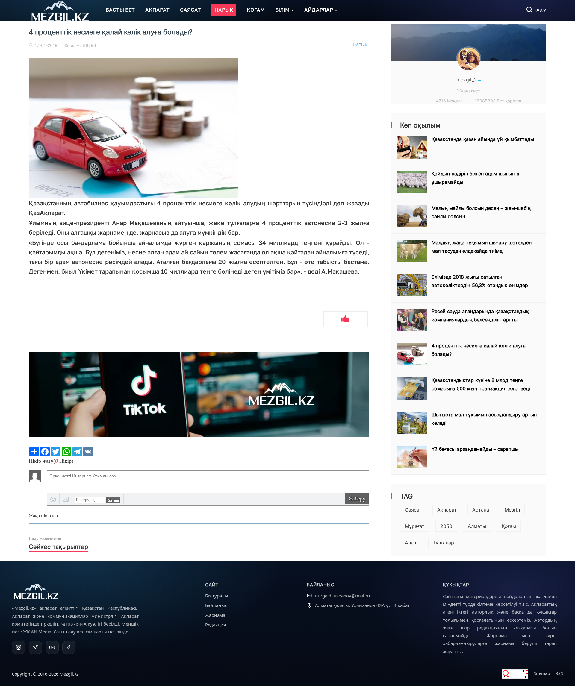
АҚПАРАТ (157, 10)
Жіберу (357, 499)
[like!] (345, 319)
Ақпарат (447, 510)
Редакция (215, 625)
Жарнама (215, 615)
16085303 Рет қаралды (499, 100)
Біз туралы (216, 596)
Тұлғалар (443, 543)
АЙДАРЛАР (319, 10)
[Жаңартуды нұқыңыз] (113, 500)
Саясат (413, 510)
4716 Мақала (449, 100)
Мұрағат (415, 526)
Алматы (477, 526)
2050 (446, 526)
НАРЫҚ (223, 10)
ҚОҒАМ (256, 10)
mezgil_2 (467, 80)
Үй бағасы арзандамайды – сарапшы (475, 449)
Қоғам (509, 526)
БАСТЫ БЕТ (120, 10)
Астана (480, 510)
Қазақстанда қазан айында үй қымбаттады (483, 139)
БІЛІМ (283, 10)
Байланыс (216, 605)
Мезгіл (512, 510)
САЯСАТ (190, 10)
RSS (559, 673)
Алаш (411, 543)
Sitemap (542, 673)
